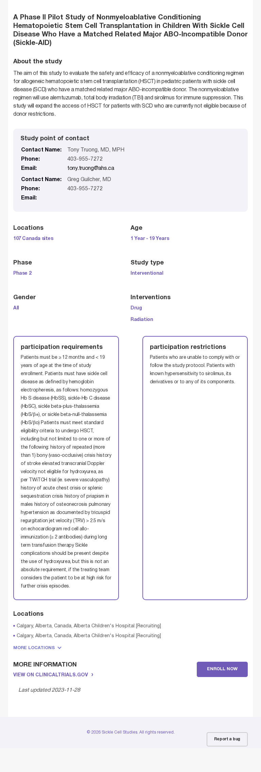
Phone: (30, 159)
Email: (29, 168)
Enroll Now (222, 669)
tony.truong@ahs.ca (90, 168)
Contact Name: (41, 150)
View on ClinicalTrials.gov (50, 675)
